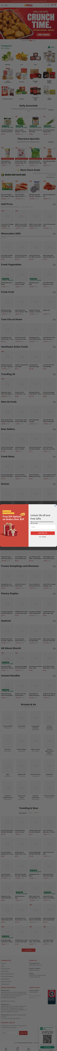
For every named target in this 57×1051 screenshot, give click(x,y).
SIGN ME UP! (42, 533)
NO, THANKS (42, 536)
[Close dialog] (55, 506)
